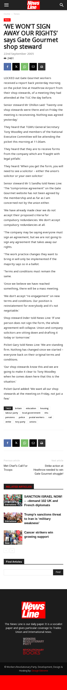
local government (31, 412)
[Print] (41, 66)
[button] (6, 5)
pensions (10, 417)
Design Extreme (40, 670)
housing (44, 408)
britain (18, 408)
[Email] (33, 66)
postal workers (36, 417)
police (22, 417)
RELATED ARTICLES (19, 486)
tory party (20, 421)
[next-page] (12, 550)
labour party (11, 412)
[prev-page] (6, 550)
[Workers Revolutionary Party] (33, 644)
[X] (16, 66)
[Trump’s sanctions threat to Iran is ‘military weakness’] (13, 517)
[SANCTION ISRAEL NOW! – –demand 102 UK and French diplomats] (13, 500)
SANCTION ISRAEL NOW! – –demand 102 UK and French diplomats (43, 501)
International (10, 504)
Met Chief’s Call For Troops (16, 467)
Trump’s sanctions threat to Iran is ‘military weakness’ (42, 519)
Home (7, 14)
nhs (46, 412)
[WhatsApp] (24, 66)
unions (32, 421)
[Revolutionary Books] (33, 653)
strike (8, 421)
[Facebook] (7, 66)
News (17, 14)
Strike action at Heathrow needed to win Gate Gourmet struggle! (48, 469)
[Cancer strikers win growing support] (13, 537)
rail (50, 417)
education (31, 408)
